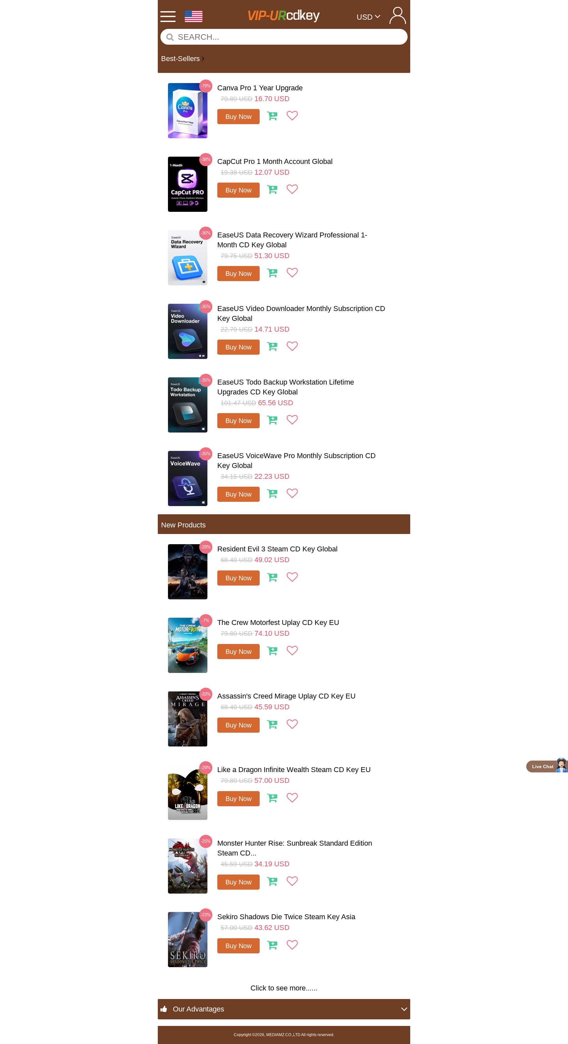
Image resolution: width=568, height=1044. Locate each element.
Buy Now (238, 116)
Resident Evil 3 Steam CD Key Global (277, 549)
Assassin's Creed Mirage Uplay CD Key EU (286, 696)
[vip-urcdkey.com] (284, 13)
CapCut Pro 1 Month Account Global (275, 161)
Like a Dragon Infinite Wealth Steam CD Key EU (294, 770)
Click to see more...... (284, 988)
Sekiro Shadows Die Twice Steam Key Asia (286, 917)
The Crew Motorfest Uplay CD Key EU (278, 622)
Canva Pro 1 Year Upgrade (260, 88)
